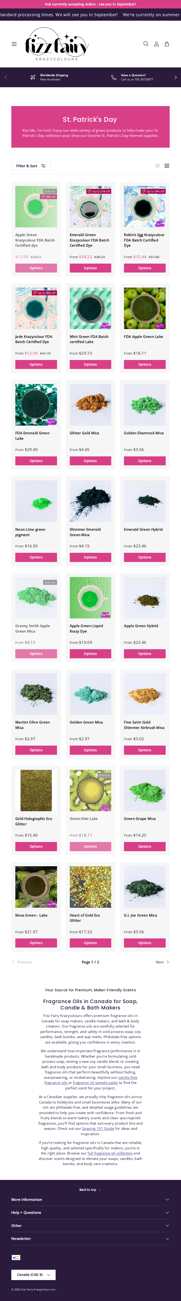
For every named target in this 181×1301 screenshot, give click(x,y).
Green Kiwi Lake (84, 818)
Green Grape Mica (140, 818)
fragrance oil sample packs (95, 1082)
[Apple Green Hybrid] (145, 598)
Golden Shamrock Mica (144, 433)
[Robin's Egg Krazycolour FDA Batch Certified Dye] (145, 207)
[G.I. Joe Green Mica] (145, 887)
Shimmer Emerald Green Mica (85, 532)
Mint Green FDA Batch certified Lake (89, 339)
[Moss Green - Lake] (36, 887)
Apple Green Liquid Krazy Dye (86, 628)
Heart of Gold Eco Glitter (85, 918)
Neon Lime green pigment (30, 532)
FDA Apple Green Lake (143, 336)
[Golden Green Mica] (90, 694)
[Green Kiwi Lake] (90, 790)
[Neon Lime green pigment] (36, 501)
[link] (37, 962)
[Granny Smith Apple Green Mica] (36, 598)
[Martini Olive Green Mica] (36, 694)
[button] (167, 44)
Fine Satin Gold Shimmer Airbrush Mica (144, 725)
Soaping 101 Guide (98, 1128)
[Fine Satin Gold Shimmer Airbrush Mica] (145, 694)
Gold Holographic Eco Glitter (33, 821)
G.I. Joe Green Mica (140, 915)
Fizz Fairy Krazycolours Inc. (38, 1289)
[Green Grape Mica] (145, 790)
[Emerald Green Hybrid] (145, 501)
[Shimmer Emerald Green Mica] (90, 501)
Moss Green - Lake (31, 915)
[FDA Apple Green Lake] (145, 308)
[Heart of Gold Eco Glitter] (90, 887)
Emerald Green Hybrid (143, 529)
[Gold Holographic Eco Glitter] (36, 790)
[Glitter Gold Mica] (90, 405)
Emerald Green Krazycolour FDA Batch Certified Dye (89, 240)
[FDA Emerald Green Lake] (36, 405)
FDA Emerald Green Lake (32, 436)
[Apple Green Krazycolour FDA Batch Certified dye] (36, 207)
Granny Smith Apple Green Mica (32, 628)
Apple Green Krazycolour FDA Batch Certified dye (35, 240)
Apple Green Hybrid (141, 625)
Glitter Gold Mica (84, 433)
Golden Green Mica (86, 722)
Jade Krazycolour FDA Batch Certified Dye (33, 339)
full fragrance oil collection (110, 1153)
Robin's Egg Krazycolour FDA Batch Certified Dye (144, 240)
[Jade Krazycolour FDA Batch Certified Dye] (36, 308)
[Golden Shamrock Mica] (145, 405)
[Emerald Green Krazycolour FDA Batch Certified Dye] (90, 207)
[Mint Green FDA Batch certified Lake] (90, 308)
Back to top (88, 1189)
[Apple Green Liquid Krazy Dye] (90, 598)
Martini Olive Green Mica (32, 725)
